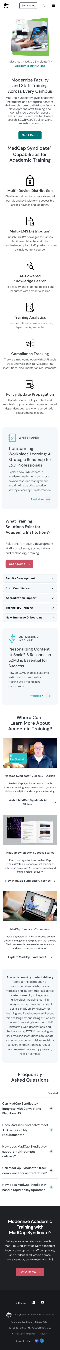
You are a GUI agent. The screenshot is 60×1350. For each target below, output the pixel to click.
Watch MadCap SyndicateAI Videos (28, 802)
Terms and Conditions (21, 1322)
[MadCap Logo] (6, 5)
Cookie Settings (23, 1341)
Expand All (53, 1093)
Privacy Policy (42, 1322)
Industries (14, 61)
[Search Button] (43, 5)
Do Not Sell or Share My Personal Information (30, 1328)
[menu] (53, 5)
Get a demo (28, 5)
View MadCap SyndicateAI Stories (28, 881)
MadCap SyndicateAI (36, 61)
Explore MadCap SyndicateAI (27, 957)
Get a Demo (30, 135)
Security (44, 1334)
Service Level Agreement (24, 1334)
